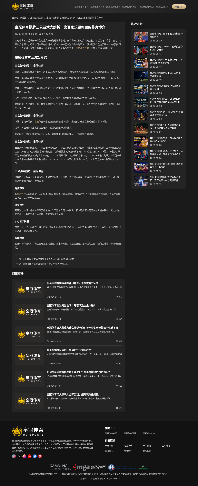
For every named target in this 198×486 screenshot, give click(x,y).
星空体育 (166, 446)
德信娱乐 (109, 451)
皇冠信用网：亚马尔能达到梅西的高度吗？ (166, 35)
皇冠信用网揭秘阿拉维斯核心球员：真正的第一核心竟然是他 (165, 179)
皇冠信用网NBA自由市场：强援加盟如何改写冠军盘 (166, 113)
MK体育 (127, 451)
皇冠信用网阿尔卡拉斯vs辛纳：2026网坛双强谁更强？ (166, 61)
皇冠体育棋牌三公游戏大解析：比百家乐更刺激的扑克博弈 (74, 17)
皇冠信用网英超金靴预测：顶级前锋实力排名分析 (166, 166)
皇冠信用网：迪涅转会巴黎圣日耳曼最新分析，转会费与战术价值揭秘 (166, 153)
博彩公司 (147, 451)
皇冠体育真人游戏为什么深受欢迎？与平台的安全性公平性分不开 (82, 327)
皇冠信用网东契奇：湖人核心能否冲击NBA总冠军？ (166, 140)
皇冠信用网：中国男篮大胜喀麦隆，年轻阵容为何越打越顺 (165, 126)
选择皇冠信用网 (113, 7)
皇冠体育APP (149, 433)
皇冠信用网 (34, 474)
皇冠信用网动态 (147, 7)
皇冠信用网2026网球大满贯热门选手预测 (165, 87)
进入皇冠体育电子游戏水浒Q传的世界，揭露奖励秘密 (48, 259)
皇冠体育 (21, 193)
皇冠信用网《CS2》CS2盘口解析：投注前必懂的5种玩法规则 (165, 100)
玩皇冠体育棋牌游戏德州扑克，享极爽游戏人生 (45, 263)
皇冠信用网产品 (97, 7)
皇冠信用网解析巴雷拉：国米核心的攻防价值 (166, 74)
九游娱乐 (128, 446)
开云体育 (109, 446)
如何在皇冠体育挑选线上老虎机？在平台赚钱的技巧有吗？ (79, 372)
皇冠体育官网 (82, 48)
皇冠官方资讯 (162, 7)
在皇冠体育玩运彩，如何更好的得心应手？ (70, 350)
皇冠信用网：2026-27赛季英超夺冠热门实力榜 (166, 48)
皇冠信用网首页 (81, 7)
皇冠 (36, 121)
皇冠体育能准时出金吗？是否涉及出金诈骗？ (71, 305)
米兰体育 (147, 446)
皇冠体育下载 (130, 433)
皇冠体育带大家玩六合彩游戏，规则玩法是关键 (73, 394)
